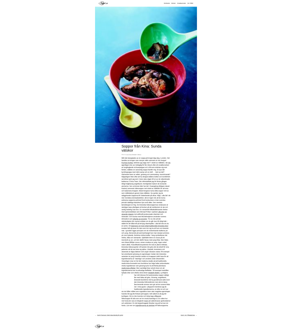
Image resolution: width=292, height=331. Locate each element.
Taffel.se (139, 154)
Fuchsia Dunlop (127, 163)
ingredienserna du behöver (145, 305)
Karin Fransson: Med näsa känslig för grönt (110, 315)
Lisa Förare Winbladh (131, 154)
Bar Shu (157, 158)
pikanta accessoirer (140, 219)
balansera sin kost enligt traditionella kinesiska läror (149, 226)
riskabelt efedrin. (154, 273)
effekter (132, 268)
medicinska (126, 268)
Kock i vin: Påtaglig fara (188, 315)
